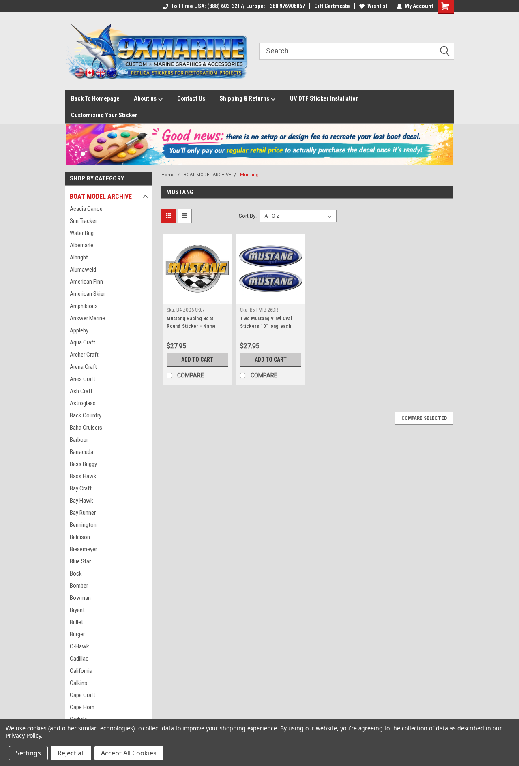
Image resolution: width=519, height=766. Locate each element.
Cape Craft (82, 695)
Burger (77, 634)
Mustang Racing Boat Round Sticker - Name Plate (191, 326)
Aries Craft (82, 379)
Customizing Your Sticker (104, 115)
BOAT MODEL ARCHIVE (101, 196)
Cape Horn (82, 707)
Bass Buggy (83, 464)
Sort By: (248, 216)
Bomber (79, 585)
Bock (76, 573)
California (81, 670)
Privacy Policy (23, 735)
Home (168, 175)
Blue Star (80, 561)
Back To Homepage (95, 98)
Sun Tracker (83, 221)
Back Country (85, 415)
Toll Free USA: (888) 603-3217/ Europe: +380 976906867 (238, 6)
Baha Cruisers (86, 427)
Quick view (197, 297)
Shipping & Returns (244, 98)
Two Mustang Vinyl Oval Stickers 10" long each (266, 322)
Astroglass (83, 403)
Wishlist (377, 6)
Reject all (71, 753)
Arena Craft (83, 366)
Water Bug (82, 233)
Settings (28, 753)
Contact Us (191, 98)
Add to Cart (197, 359)
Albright (79, 257)
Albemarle (81, 245)
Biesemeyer (83, 549)
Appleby (79, 330)
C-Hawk (79, 646)
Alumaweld (83, 269)
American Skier (87, 293)
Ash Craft (81, 391)
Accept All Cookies (129, 753)
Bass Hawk (83, 476)
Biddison (80, 537)
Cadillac (79, 658)
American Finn (86, 281)
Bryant (77, 610)
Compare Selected (424, 418)
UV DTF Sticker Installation (324, 98)
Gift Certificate (332, 6)
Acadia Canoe (86, 208)
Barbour (79, 439)
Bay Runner (83, 512)
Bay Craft (81, 488)
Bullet (76, 622)
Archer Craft (84, 354)
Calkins (78, 683)
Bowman (80, 597)
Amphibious (84, 306)
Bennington (83, 524)
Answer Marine (87, 318)
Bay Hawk (81, 500)
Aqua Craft (82, 342)
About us (146, 98)
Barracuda (81, 452)
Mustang (249, 175)
